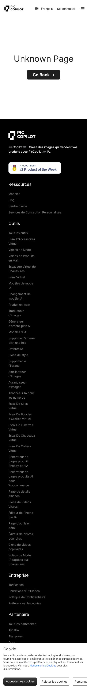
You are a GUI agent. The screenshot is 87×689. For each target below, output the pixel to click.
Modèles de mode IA (20, 285)
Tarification (16, 585)
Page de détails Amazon (19, 494)
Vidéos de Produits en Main (21, 258)
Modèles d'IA (17, 332)
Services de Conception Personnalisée (34, 212)
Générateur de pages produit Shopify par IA (18, 461)
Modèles (14, 194)
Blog (11, 200)
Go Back (41, 74)
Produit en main (19, 304)
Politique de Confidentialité (26, 597)
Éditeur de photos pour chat (20, 536)
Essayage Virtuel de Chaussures (22, 269)
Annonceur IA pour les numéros (21, 395)
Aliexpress (15, 636)
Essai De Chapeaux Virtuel (21, 438)
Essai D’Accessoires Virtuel (21, 241)
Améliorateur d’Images (17, 374)
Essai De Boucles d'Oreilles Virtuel (20, 416)
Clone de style (18, 355)
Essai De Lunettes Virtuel (20, 427)
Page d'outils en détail (19, 525)
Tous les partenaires (22, 624)
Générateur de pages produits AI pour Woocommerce (20, 478)
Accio (12, 642)
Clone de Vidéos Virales (19, 504)
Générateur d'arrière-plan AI (19, 324)
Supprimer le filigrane (17, 363)
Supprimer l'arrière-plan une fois (21, 340)
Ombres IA (15, 349)
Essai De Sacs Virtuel (18, 406)
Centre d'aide (17, 206)
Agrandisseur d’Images (17, 385)
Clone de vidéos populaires (19, 547)
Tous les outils (18, 233)
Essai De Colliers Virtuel (19, 448)
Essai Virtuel (16, 277)
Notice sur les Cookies (43, 665)
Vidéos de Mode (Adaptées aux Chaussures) (19, 559)
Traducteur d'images (16, 313)
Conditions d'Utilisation (24, 591)
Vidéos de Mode (19, 249)
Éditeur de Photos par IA (20, 515)
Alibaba (13, 630)
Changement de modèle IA (19, 296)
